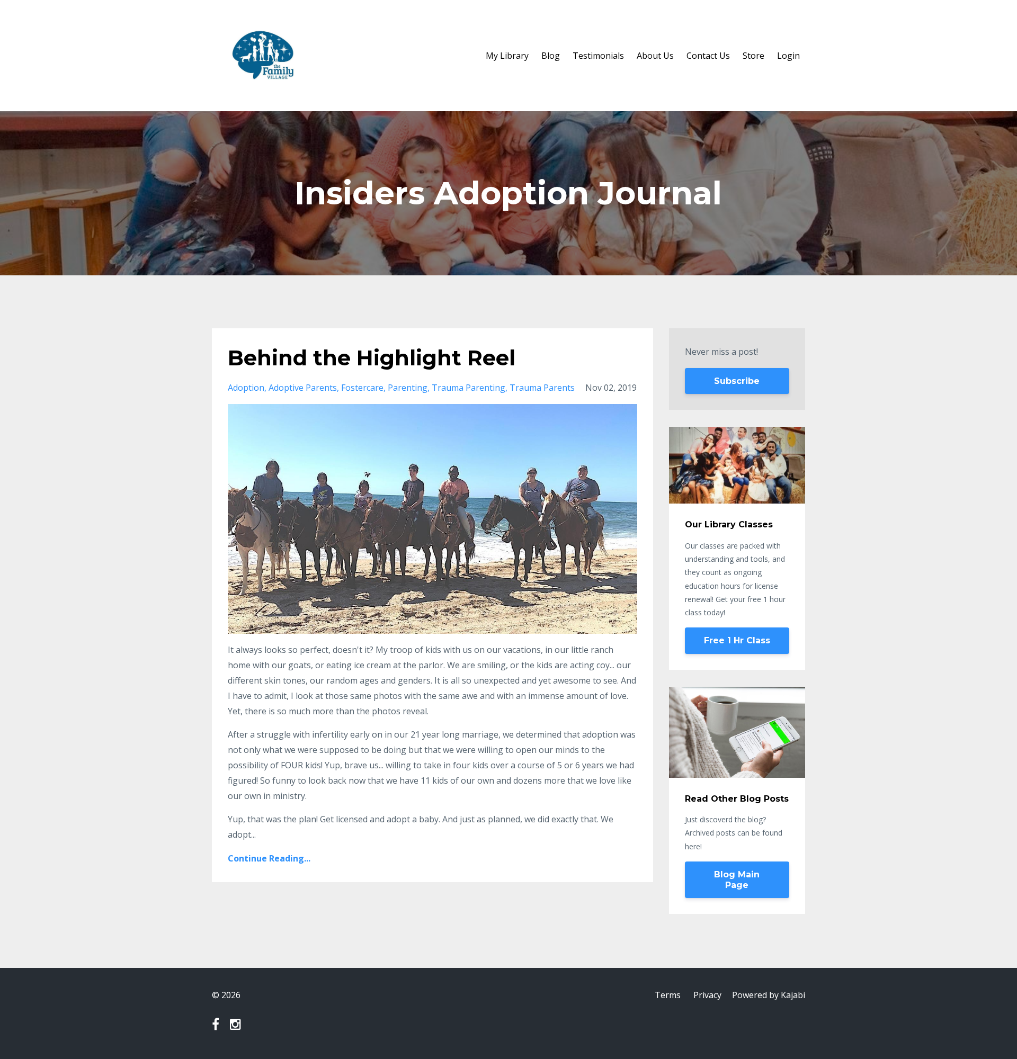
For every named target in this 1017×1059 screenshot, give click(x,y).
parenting (407, 387)
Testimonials (598, 55)
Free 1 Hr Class (737, 640)
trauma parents (542, 387)
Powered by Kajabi (768, 995)
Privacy (707, 995)
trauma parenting (468, 387)
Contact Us (708, 55)
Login (788, 55)
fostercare (362, 387)
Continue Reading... (269, 858)
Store (753, 55)
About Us (655, 55)
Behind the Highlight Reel (371, 358)
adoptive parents (303, 387)
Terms (668, 995)
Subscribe (737, 381)
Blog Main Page (737, 879)
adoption (246, 387)
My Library (507, 55)
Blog (550, 55)
